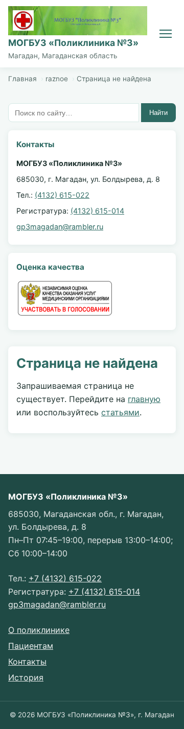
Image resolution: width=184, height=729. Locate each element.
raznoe (56, 79)
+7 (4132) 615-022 (65, 578)
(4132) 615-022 (62, 195)
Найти (158, 112)
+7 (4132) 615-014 (104, 591)
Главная (22, 79)
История (25, 677)
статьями (120, 412)
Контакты (27, 661)
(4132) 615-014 (97, 210)
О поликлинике (39, 630)
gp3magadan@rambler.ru (59, 226)
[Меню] (165, 34)
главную (144, 399)
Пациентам (30, 646)
